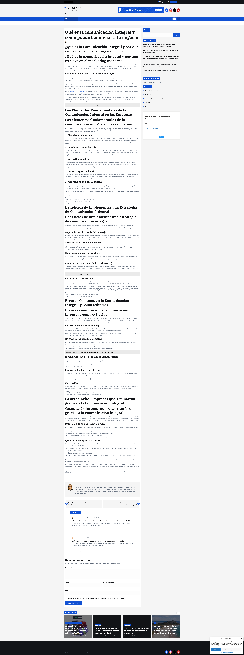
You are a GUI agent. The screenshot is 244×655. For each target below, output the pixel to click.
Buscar (146, 30)
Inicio (65, 23)
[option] (78, 626)
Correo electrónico (109, 582)
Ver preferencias (237, 649)
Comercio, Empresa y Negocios (154, 91)
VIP (146, 106)
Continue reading (76, 531)
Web (66, 590)
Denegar (227, 649)
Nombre (68, 582)
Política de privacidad (225, 652)
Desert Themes (92, 652)
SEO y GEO (148, 102)
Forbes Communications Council (78, 91)
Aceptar (216, 649)
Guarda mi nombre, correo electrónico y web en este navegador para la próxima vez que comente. (97, 598)
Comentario (69, 568)
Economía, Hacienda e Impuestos (154, 98)
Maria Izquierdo (70, 41)
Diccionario (73, 19)
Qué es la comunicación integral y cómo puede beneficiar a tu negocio (83, 23)
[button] (241, 638)
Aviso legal (231, 652)
